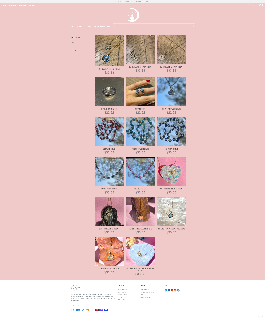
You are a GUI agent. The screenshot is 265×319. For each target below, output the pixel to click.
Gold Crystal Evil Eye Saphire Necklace (140, 49)
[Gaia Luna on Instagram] (175, 290)
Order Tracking (145, 289)
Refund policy (122, 297)
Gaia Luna (80, 306)
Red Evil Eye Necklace (109, 131)
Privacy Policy (122, 300)
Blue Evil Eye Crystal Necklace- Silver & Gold (171, 211)
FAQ (108, 26)
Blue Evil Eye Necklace (171, 131)
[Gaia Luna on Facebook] (169, 290)
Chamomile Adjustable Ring (109, 91)
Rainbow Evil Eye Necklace (109, 171)
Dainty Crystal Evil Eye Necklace (109, 211)
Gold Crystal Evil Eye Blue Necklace (109, 50)
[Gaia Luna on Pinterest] (172, 290)
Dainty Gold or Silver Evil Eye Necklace (171, 171)
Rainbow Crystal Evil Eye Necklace (109, 251)
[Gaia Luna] (132, 15)
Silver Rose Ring (140, 91)
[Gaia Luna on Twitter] (166, 290)
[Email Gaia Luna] (178, 290)
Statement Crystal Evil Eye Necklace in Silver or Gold (140, 251)
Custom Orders (122, 292)
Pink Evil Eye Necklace (140, 171)
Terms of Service (123, 294)
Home (4, 5)
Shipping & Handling (147, 292)
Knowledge (12, 5)
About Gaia (22, 5)
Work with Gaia (122, 289)
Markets (32, 5)
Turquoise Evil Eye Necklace (140, 131)
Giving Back (101, 26)
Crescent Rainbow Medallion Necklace (140, 211)
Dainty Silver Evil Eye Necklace (171, 91)
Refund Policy (145, 297)
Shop (71, 26)
